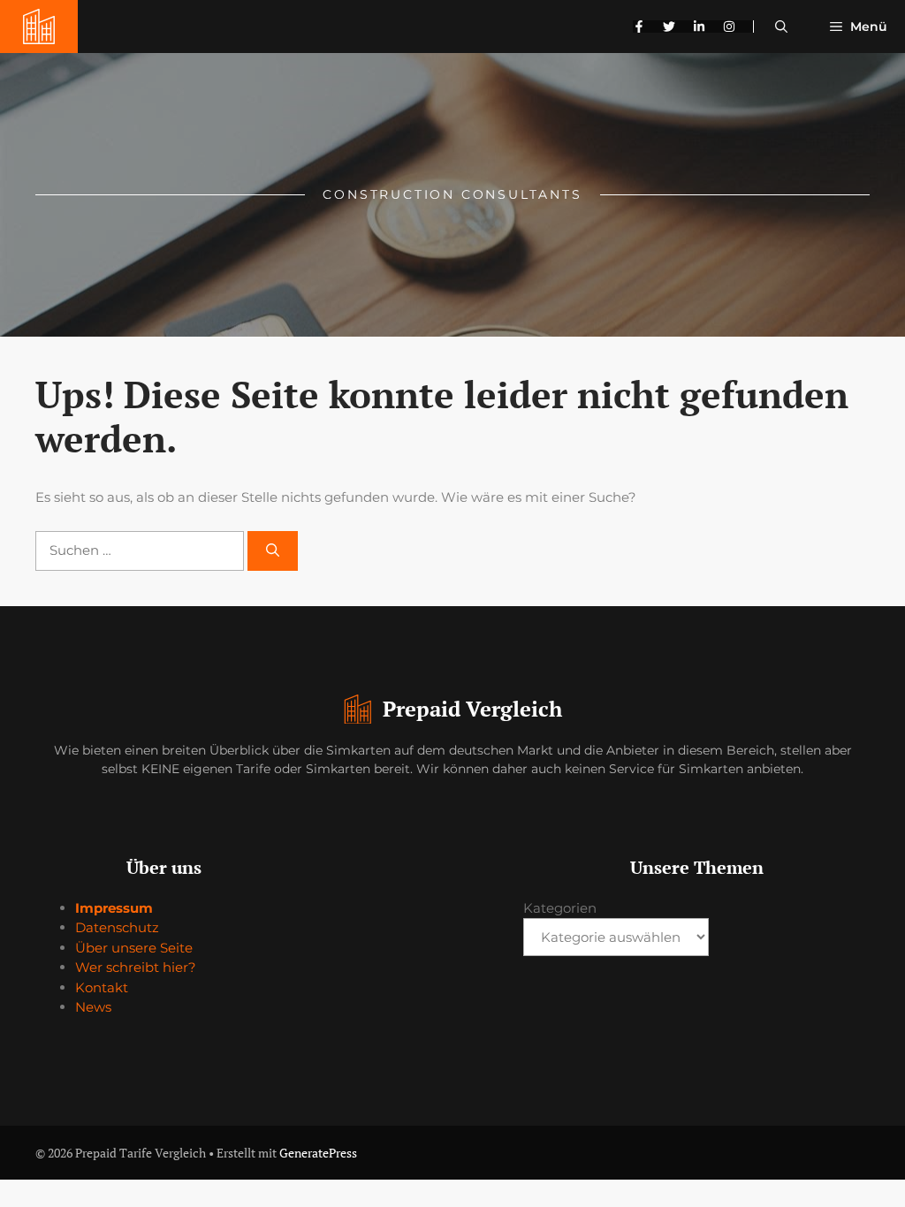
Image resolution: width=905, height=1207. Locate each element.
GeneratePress (318, 1152)
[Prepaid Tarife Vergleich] (39, 26)
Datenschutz (117, 927)
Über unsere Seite (134, 947)
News (93, 1006)
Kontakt (101, 987)
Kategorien (560, 908)
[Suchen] (272, 551)
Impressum (114, 908)
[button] (781, 26)
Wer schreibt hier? (135, 967)
